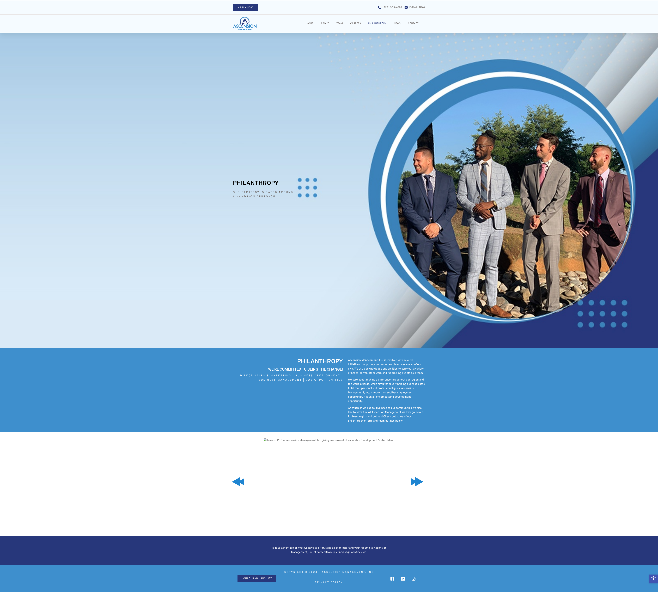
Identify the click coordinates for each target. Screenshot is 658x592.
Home (310, 23)
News (397, 23)
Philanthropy (377, 23)
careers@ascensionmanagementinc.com (341, 552)
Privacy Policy (329, 582)
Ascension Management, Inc (348, 572)
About (325, 23)
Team (339, 23)
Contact (413, 23)
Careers (355, 23)
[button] (653, 579)
